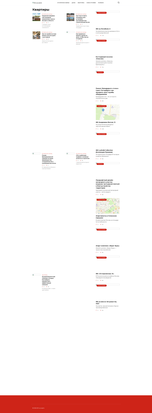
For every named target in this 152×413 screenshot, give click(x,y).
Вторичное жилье (63, 2)
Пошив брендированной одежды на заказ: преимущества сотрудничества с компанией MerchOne (49, 159)
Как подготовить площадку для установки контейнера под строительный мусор (83, 19)
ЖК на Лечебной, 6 (103, 29)
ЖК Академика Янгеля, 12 (105, 122)
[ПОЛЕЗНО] (108, 85)
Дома (73, 2)
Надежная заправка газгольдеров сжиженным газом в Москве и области (48, 18)
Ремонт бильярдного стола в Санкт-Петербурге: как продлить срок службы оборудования (107, 91)
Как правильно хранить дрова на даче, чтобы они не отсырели (82, 36)
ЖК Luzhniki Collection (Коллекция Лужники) (104, 151)
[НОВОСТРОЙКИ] (108, 25)
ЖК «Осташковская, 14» (105, 274)
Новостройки (91, 2)
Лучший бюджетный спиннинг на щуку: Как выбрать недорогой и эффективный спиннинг (48, 280)
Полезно (101, 2)
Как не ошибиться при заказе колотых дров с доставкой (49, 35)
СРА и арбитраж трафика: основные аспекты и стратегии (82, 157)
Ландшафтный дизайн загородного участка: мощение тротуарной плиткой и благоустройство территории (107, 184)
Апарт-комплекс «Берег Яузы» (107, 246)
